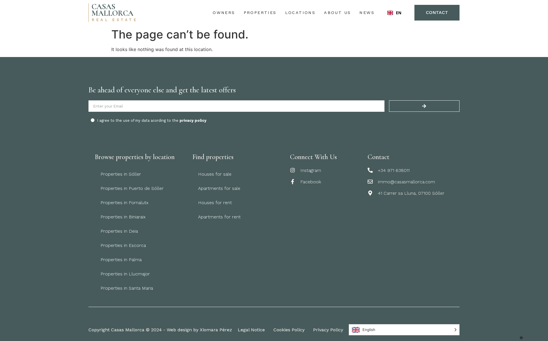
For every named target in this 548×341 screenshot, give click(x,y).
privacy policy (193, 120)
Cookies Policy (289, 329)
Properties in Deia (119, 231)
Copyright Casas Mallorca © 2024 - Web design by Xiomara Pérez (160, 329)
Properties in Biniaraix (123, 217)
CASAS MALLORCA (112, 10)
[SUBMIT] (424, 106)
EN (398, 12)
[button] (394, 13)
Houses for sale (214, 174)
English (532, 338)
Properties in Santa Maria (126, 288)
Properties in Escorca (123, 245)
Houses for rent (215, 202)
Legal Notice (251, 329)
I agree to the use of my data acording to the (151, 120)
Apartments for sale (219, 188)
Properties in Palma (121, 259)
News (366, 12)
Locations (300, 12)
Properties (260, 12)
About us (337, 12)
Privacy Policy (328, 329)
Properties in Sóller (120, 174)
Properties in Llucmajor (125, 274)
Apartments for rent (219, 217)
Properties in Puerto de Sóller (132, 188)
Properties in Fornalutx (124, 202)
